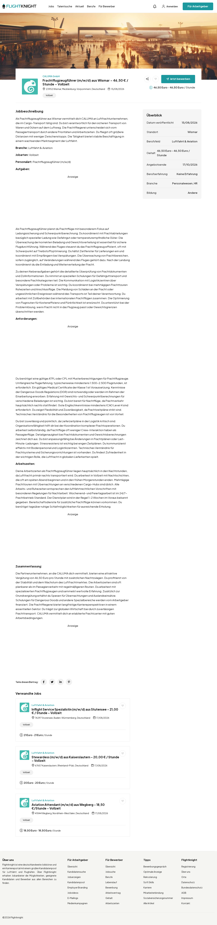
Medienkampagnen (78, 903)
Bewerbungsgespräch (154, 866)
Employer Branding (78, 887)
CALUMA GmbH (51, 76)
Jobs (51, 6)
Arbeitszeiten (112, 903)
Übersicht (73, 866)
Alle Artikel (148, 903)
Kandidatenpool (76, 882)
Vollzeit (49, 95)
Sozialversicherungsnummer (158, 898)
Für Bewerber (107, 6)
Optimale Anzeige (152, 871)
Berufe (91, 6)
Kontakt (185, 903)
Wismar (192, 132)
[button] (155, 6)
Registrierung (188, 866)
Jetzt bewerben (180, 78)
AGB (183, 892)
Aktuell (79, 6)
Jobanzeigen (74, 877)
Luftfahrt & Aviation (43, 705)
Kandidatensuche (77, 871)
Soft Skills (148, 882)
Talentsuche (64, 6)
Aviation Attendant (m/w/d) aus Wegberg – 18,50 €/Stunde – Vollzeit (68, 806)
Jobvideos (73, 892)
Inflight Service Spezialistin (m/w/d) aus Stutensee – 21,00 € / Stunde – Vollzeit (75, 711)
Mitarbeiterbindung (153, 892)
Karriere (147, 887)
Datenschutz (188, 882)
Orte (183, 877)
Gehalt (109, 898)
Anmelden (172, 6)
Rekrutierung (150, 877)
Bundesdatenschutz (192, 887)
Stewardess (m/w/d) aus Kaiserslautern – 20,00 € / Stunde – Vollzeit (75, 759)
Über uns (185, 871)
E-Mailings (73, 898)
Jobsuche (110, 871)
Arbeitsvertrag (113, 892)
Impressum (187, 898)
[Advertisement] (73, 201)
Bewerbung (111, 887)
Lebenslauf (111, 882)
